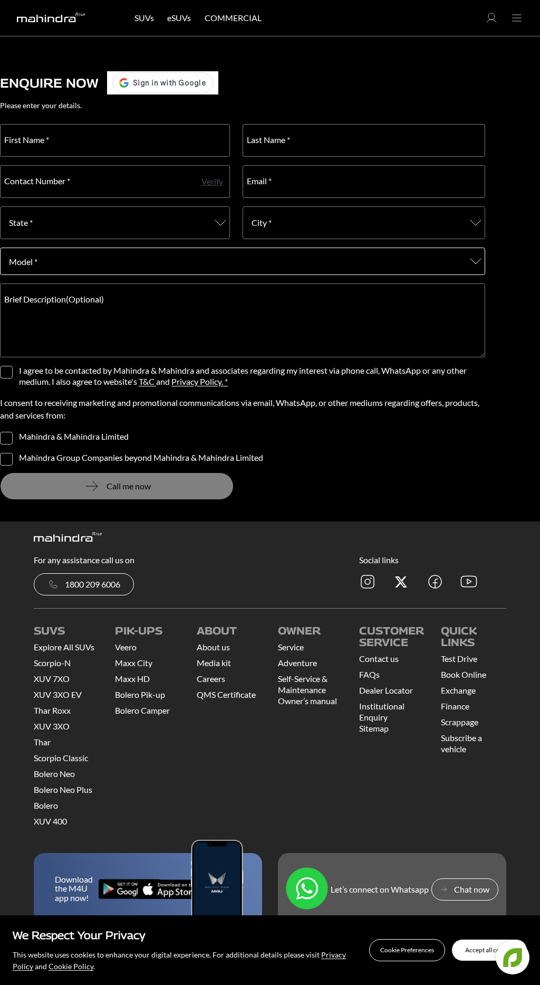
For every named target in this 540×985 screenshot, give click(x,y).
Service (291, 647)
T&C (147, 381)
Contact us (379, 658)
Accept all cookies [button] (489, 950)
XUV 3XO (52, 726)
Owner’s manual (307, 701)
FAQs (369, 674)
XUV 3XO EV (58, 694)
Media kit (214, 663)
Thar (42, 742)
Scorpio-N (52, 663)
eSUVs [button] (179, 18)
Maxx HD (132, 679)
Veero (126, 647)
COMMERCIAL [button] (233, 18)
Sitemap (374, 728)
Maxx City (133, 663)
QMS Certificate (226, 694)
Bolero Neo (54, 774)
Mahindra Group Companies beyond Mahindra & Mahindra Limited (141, 457)
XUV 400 (50, 821)
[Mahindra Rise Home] (51, 18)
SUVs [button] (144, 18)
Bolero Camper (142, 710)
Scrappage (459, 722)
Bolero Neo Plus (63, 789)
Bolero (46, 805)
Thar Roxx (52, 710)
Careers (211, 679)
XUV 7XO (52, 679)
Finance (455, 706)
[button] (407, 950)
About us (213, 647)
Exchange (458, 690)
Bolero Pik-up (140, 694)
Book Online (463, 674)
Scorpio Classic (61, 758)
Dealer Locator (386, 690)
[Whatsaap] (307, 889)
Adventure (297, 663)
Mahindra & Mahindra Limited (74, 436)
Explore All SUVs (64, 647)
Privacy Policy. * (199, 381)
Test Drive (459, 658)
